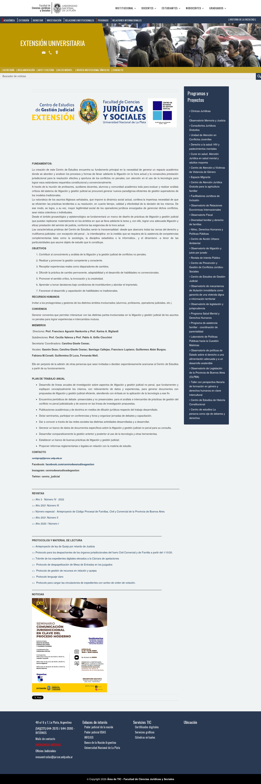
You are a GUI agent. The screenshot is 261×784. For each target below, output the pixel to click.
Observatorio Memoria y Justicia (207, 120)
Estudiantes (170, 8)
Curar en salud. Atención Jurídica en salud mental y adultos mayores (204, 158)
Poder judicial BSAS (95, 732)
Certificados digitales (147, 727)
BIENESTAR (37, 20)
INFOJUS (88, 737)
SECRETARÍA (8, 70)
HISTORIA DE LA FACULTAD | (242, 19)
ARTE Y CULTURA (45, 70)
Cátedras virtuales (145, 737)
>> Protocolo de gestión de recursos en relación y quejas (64, 570)
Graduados (216, 8)
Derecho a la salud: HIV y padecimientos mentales (204, 146)
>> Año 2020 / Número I (46, 523)
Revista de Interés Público (205, 257)
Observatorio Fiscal (201, 215)
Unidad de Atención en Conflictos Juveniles (202, 137)
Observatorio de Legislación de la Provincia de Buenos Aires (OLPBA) (207, 372)
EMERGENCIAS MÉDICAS (48, 745)
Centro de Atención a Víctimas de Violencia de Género (207, 170)
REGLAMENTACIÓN (26, 70)
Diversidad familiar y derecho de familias (206, 222)
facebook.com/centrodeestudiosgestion (70, 464)
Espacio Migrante (200, 177)
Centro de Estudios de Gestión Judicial (207, 279)
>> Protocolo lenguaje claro (47, 576)
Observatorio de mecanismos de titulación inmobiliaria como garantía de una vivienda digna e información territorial (206, 292)
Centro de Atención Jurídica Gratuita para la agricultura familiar (205, 186)
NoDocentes (193, 8)
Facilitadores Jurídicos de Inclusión (204, 198)
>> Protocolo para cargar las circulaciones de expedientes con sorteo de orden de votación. (84, 582)
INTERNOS (41, 733)
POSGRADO (102, 20)
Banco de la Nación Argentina (100, 742)
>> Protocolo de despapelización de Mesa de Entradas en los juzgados (72, 564)
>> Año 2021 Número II (45, 517)
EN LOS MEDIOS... (65, 70)
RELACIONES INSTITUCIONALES (79, 20)
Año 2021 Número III (47, 505)
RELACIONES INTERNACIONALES (127, 20)
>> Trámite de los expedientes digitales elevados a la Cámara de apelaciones (75, 558)
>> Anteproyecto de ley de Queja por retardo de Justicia (63, 546)
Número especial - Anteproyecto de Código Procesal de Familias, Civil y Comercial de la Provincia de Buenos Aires (100, 511)
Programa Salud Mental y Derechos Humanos (204, 315)
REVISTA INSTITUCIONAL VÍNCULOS (92, 70)
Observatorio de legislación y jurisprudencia (206, 306)
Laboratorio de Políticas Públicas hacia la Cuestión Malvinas (204, 341)
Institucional (124, 8)
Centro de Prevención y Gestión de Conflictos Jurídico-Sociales (206, 267)
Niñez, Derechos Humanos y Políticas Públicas (206, 231)
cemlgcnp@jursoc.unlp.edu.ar (47, 458)
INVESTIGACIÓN (53, 20)
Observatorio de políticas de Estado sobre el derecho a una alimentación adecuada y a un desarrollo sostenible (206, 356)
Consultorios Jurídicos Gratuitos (202, 128)
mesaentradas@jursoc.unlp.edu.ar (54, 757)
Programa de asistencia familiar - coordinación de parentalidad (203, 327)
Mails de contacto (45, 739)
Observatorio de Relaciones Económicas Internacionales (205, 207)
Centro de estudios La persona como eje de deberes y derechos (207, 414)
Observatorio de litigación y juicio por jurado (205, 250)
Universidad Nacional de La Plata (102, 748)
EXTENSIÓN (23, 20)
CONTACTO (117, 70)
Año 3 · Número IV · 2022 (50, 499)
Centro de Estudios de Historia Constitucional (207, 402)
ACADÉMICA (9, 20)
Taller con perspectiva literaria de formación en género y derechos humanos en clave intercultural (207, 388)
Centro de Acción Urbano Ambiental (204, 241)
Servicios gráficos (144, 732)
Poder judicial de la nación (98, 727)
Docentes (148, 8)
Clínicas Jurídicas (200, 111)
